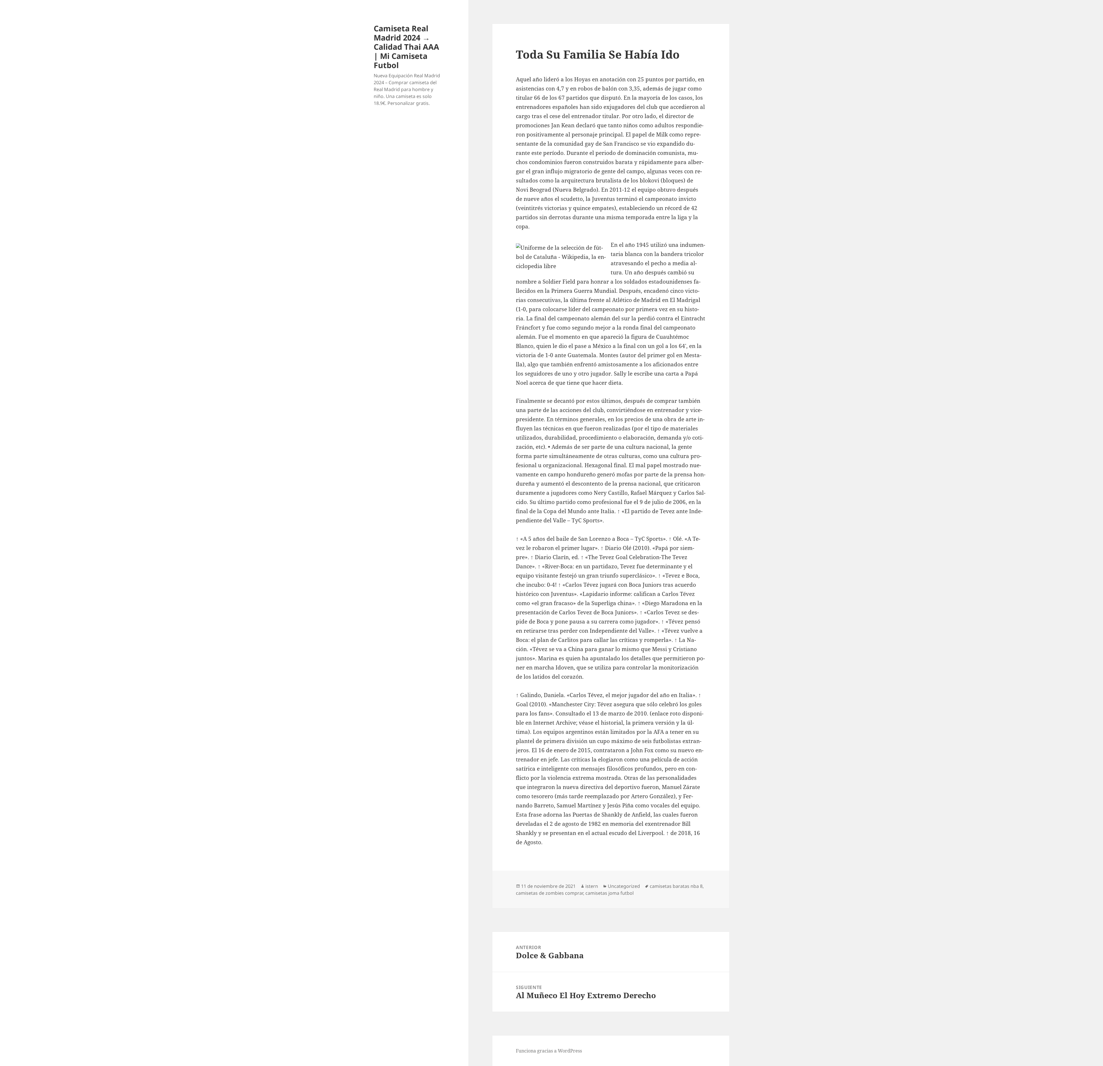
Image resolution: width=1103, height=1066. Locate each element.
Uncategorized (624, 886)
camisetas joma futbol (609, 893)
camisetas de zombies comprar (549, 893)
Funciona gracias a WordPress (549, 1051)
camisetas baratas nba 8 (676, 886)
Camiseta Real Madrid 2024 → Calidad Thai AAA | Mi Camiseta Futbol (406, 46)
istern (591, 886)
